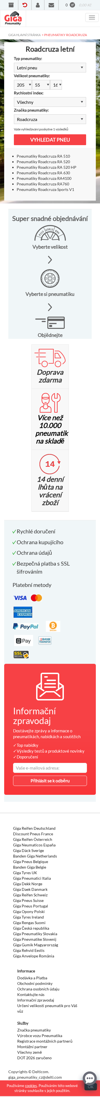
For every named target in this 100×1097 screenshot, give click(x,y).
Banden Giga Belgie (29, 867)
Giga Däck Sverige (28, 850)
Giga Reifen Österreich (32, 839)
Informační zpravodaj (35, 1000)
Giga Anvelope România (33, 956)
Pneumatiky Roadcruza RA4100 (44, 178)
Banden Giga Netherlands (35, 856)
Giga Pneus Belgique (30, 861)
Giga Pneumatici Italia (32, 878)
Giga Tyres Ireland (28, 917)
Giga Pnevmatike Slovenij (34, 939)
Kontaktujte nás (30, 994)
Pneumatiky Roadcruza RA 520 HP (46, 167)
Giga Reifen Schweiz (30, 894)
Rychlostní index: (29, 92)
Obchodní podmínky (34, 983)
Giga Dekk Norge (27, 883)
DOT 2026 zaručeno (34, 1057)
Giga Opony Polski (29, 911)
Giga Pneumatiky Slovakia (35, 933)
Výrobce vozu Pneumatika (39, 1035)
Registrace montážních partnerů (44, 1041)
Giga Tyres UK (25, 872)
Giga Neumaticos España (34, 845)
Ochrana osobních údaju (38, 989)
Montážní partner (32, 1046)
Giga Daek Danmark (30, 889)
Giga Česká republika (31, 928)
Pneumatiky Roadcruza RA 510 (43, 156)
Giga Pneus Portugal (30, 906)
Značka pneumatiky (34, 1030)
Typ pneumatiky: (28, 58)
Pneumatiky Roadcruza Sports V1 (45, 189)
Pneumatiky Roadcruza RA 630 (43, 172)
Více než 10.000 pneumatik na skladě (51, 429)
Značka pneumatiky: (31, 110)
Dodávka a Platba (32, 977)
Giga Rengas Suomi (29, 922)
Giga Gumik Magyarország (35, 944)
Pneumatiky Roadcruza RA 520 (43, 161)
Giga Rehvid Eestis (28, 950)
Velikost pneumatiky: (32, 75)
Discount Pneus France (33, 833)
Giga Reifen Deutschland (34, 828)
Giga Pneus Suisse (28, 900)
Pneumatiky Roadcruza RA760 (43, 183)
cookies (31, 1085)
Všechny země (29, 1052)
